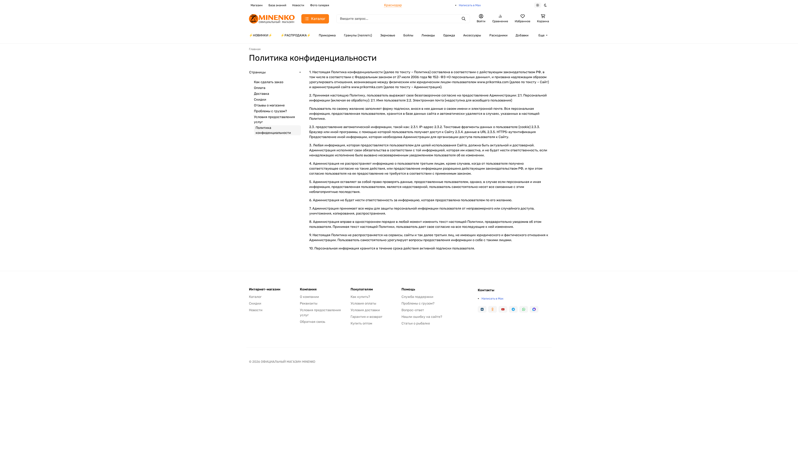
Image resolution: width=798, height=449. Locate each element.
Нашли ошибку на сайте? (421, 317)
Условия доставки (365, 310)
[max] (534, 309)
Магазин (257, 5)
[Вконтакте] (482, 309)
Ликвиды (428, 35)
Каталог (255, 297)
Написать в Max (470, 5)
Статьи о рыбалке (415, 323)
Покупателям (362, 289)
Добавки (522, 35)
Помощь (408, 289)
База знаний (277, 5)
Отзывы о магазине (269, 105)
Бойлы (408, 35)
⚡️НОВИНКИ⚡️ (260, 35)
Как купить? (360, 297)
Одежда (449, 35)
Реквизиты (308, 303)
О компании (309, 297)
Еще (541, 35)
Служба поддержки (417, 297)
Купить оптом (361, 323)
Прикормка (327, 35)
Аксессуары (472, 35)
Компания (308, 289)
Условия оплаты (363, 303)
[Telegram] (513, 309)
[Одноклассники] (492, 309)
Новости (298, 5)
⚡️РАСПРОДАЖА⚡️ (296, 35)
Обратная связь (312, 322)
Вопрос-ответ (412, 310)
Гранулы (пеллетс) (358, 35)
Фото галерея (319, 5)
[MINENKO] (272, 18)
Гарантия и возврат (366, 317)
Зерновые (387, 35)
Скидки (255, 303)
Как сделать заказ (268, 82)
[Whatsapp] (523, 309)
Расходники (498, 35)
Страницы (257, 72)
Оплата (259, 88)
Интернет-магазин (264, 289)
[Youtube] (503, 309)
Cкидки (260, 99)
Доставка (261, 94)
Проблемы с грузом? (270, 111)
